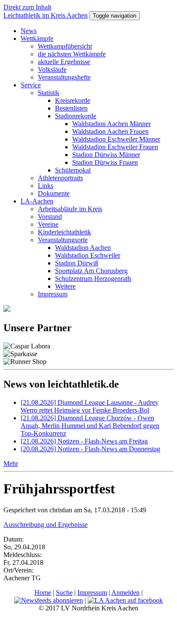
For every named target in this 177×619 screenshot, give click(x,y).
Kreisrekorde (72, 100)
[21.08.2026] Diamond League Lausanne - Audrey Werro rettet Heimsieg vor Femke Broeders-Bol (90, 406)
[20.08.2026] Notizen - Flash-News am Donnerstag (90, 449)
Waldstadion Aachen (83, 247)
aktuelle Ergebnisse (64, 61)
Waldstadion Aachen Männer (111, 123)
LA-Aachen (37, 201)
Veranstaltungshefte (64, 77)
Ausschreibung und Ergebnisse (45, 524)
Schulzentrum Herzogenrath (93, 278)
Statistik (48, 92)
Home (42, 592)
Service (31, 85)
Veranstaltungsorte (63, 239)
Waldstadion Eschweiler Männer (116, 139)
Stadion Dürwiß (76, 263)
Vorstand (50, 216)
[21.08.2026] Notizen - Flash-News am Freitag (84, 441)
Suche (64, 592)
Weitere (65, 286)
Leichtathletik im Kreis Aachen (45, 15)
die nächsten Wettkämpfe (72, 54)
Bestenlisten (71, 108)
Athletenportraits (60, 178)
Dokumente (54, 193)
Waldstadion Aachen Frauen (110, 131)
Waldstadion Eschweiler (87, 255)
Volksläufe (52, 69)
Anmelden (125, 592)
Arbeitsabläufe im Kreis (70, 208)
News (29, 30)
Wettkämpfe (37, 38)
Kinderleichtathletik (64, 232)
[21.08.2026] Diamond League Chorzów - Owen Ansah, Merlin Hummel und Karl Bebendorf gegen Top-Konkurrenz (90, 425)
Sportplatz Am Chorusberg (91, 270)
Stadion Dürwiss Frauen (105, 162)
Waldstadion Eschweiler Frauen (115, 147)
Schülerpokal (73, 170)
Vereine (48, 224)
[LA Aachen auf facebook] (125, 600)
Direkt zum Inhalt (27, 7)
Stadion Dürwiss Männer (106, 154)
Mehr (10, 463)
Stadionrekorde (75, 116)
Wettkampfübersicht (65, 46)
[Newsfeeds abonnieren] (48, 600)
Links (45, 185)
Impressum (52, 294)
